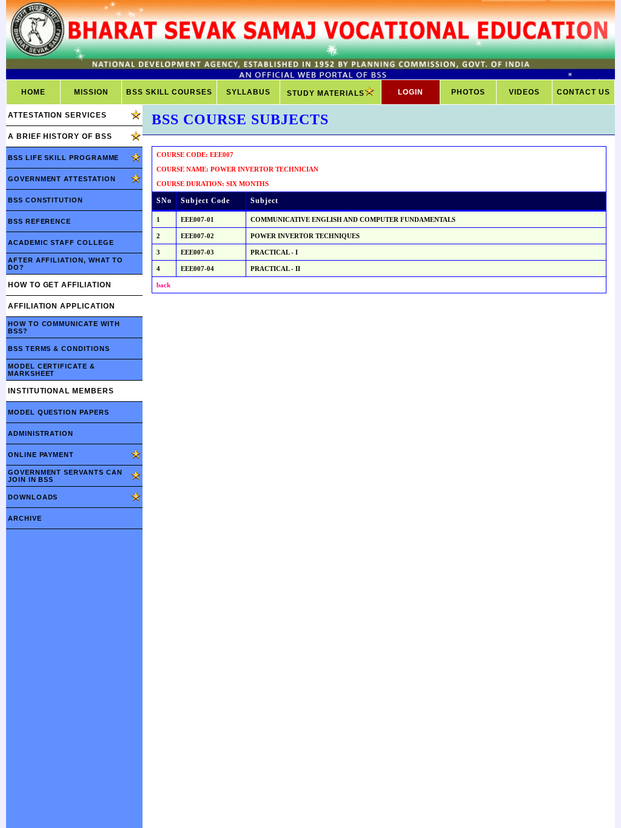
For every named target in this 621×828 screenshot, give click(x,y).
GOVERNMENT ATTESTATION (62, 178)
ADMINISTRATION (40, 433)
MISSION (91, 92)
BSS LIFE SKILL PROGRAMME (63, 157)
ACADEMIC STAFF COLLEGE (61, 242)
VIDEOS (524, 92)
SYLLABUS (248, 92)
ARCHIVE (25, 518)
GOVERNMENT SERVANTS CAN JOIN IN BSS (65, 476)
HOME (33, 92)
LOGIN (410, 92)
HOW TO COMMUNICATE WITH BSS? (63, 327)
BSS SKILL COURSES (169, 92)
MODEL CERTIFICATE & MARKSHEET (51, 369)
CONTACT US (583, 92)
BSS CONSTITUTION (45, 200)
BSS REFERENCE (39, 221)
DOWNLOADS (33, 497)
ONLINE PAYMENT (41, 454)
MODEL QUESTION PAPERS (58, 412)
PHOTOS (468, 92)
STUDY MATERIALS (325, 93)
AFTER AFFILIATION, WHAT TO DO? (65, 263)
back (163, 285)
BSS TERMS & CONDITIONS (59, 348)
